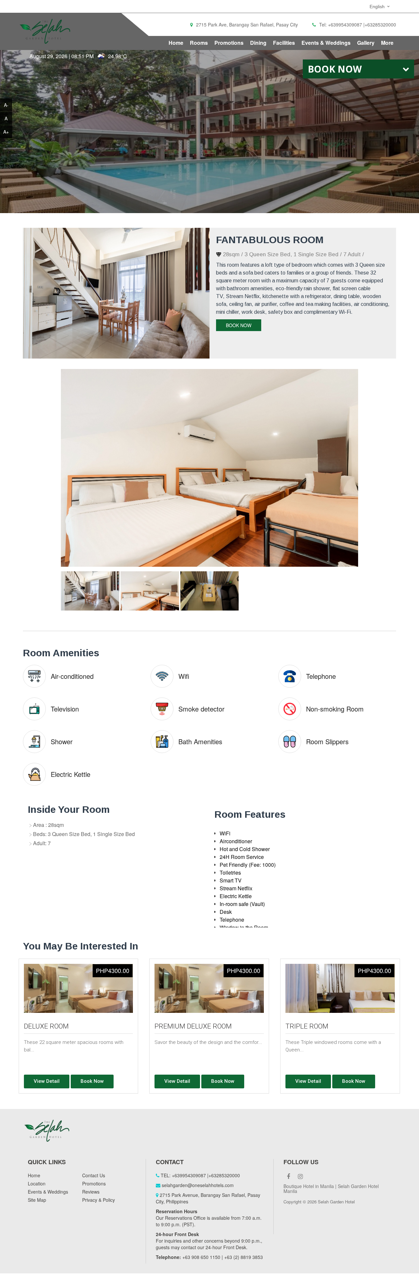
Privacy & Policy (98, 1200)
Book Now (238, 325)
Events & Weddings (326, 42)
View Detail (46, 1081)
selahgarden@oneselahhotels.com (198, 1185)
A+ (6, 131)
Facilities (284, 42)
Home (176, 42)
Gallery (365, 42)
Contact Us (93, 1175)
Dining (258, 42)
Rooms (199, 42)
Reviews (91, 1192)
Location (37, 1184)
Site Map (37, 1200)
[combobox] (380, 6)
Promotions (229, 42)
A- (6, 105)
